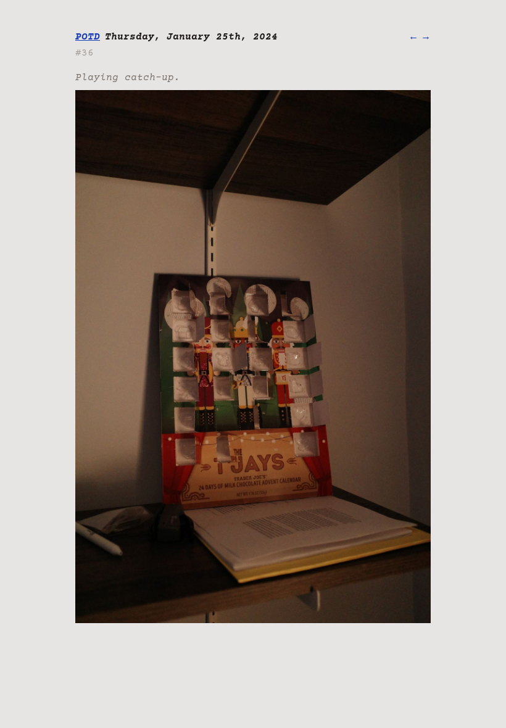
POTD (87, 37)
